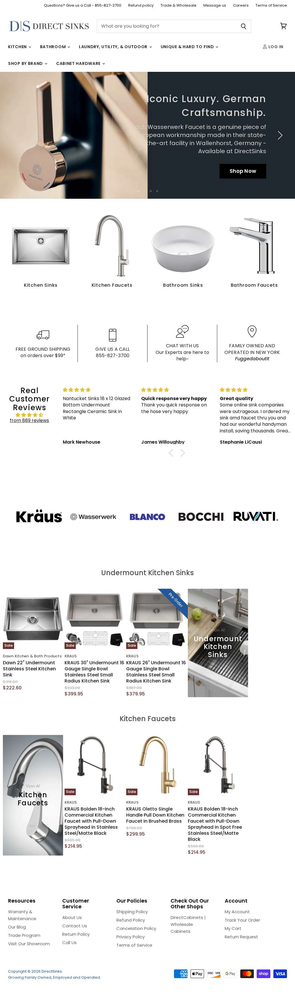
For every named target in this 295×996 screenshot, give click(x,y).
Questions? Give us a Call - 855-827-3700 (82, 5)
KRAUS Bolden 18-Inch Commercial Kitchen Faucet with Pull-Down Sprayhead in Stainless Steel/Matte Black (91, 821)
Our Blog (17, 927)
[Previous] (16, 135)
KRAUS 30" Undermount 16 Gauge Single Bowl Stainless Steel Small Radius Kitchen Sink (94, 671)
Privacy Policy (130, 937)
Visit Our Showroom (29, 944)
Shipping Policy (132, 912)
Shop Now (243, 171)
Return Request (241, 937)
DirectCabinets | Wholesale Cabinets (188, 924)
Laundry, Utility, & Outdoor (114, 47)
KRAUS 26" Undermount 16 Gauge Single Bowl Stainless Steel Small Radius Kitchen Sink (156, 671)
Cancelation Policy (136, 928)
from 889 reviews (29, 420)
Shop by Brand (26, 63)
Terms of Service (271, 5)
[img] (29, 415)
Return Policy (76, 934)
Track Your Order (242, 920)
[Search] (243, 26)
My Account (237, 912)
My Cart (233, 928)
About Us (72, 917)
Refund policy (141, 5)
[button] (173, 453)
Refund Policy (130, 920)
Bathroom (53, 47)
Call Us (69, 942)
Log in (275, 47)
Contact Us (74, 926)
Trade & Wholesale (178, 5)
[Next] (279, 135)
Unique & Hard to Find (188, 47)
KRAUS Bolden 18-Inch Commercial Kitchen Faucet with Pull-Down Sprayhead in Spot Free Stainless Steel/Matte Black (215, 824)
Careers (241, 5)
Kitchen (18, 47)
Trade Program (24, 935)
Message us (214, 5)
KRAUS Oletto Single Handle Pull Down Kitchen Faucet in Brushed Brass (155, 815)
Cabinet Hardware (79, 63)
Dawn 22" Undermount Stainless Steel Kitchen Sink (29, 668)
